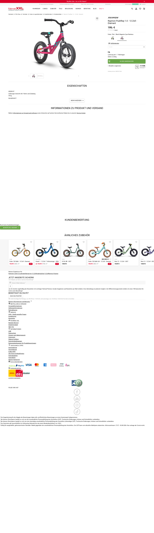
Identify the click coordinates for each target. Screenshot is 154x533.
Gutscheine (108, 4)
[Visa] (28, 366)
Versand (116, 30)
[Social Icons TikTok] (77, 411)
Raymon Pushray (53, 273)
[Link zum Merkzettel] (140, 8)
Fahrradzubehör (13, 355)
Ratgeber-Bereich (13, 323)
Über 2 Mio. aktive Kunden (87, 4)
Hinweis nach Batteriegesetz (16, 335)
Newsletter (11, 318)
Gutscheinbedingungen (15, 341)
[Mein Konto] (136, 8)
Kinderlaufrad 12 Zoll (42, 273)
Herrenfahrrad (12, 349)
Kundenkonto (12, 316)
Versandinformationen (15, 306)
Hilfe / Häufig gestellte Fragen (17, 314)
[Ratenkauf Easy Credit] (53, 366)
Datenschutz (12, 333)
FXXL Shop (17, 14)
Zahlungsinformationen (15, 308)
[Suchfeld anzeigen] (132, 8)
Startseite (10, 14)
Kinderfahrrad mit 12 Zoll (28, 273)
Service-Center (81, 113)
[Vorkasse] (61, 366)
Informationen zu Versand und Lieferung (25, 113)
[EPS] (68, 366)
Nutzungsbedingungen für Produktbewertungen (22, 343)
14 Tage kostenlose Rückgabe (46, 4)
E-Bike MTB (11, 351)
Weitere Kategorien (14, 359)
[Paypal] (20, 366)
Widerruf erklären (13, 339)
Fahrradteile (12, 357)
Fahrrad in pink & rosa (14, 273)
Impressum (11, 337)
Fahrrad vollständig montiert (67, 4)
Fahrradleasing (12, 310)
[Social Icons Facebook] (77, 392)
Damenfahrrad (12, 347)
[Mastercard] (37, 366)
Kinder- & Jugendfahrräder (35, 14)
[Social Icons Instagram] (77, 405)
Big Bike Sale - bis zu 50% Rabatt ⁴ (77, 1)
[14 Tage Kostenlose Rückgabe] (140, 67)
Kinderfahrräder (48, 14)
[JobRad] (12, 366)
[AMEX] (45, 366)
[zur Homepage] (16, 9)
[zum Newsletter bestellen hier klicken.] (10, 286)
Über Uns (11, 327)
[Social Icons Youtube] (77, 398)
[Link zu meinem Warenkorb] (144, 9)
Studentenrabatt (13, 325)
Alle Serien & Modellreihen (16, 353)
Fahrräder (25, 14)
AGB (9, 331)
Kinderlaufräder (57, 14)
